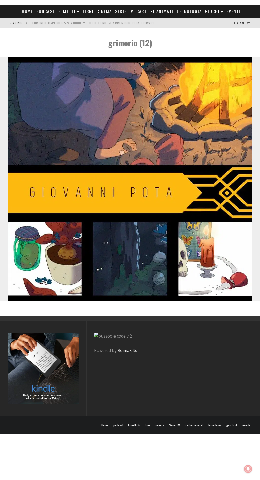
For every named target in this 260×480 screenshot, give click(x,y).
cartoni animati (155, 11)
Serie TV (124, 11)
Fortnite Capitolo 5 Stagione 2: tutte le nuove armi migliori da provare (93, 23)
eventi (233, 11)
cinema (104, 11)
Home (27, 11)
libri (88, 11)
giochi (212, 11)
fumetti (67, 11)
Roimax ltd (127, 350)
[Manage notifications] (248, 469)
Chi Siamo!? (240, 23)
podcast (45, 11)
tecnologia (189, 11)
